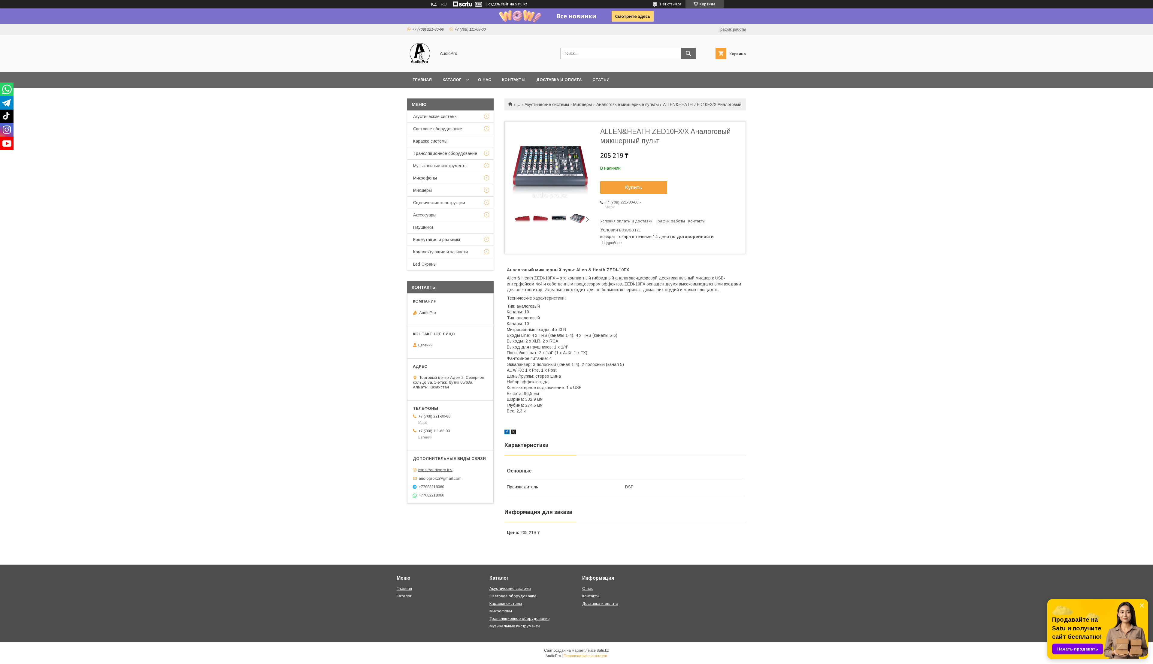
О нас (484, 79)
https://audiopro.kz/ (435, 469)
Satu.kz (603, 650)
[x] (513, 432)
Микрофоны (425, 178)
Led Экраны (425, 264)
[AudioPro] (420, 64)
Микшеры (582, 104)
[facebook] (507, 432)
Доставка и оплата (559, 79)
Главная (422, 79)
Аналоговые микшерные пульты (627, 104)
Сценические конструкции (439, 202)
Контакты (513, 79)
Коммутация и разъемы (436, 239)
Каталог (452, 79)
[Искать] (688, 53)
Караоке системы (430, 141)
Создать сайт (497, 4)
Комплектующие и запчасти (440, 251)
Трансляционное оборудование (445, 153)
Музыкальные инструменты (440, 165)
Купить (633, 187)
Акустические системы (547, 104)
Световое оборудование (437, 128)
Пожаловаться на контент (585, 656)
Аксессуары (424, 215)
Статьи (601, 79)
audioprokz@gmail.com (440, 478)
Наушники (423, 227)
